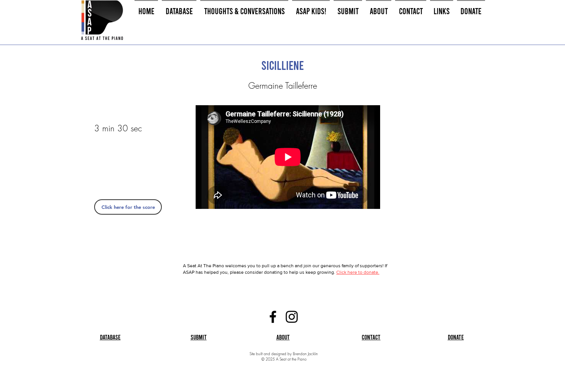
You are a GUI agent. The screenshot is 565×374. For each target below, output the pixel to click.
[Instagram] (292, 317)
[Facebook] (273, 317)
